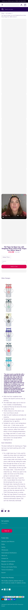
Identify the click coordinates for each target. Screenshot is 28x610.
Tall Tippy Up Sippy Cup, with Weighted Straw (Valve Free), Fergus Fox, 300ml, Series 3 (13, 16)
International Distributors (9, 553)
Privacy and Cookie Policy (9, 567)
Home (2, 13)
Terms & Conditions (7, 570)
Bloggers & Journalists (8, 561)
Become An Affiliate (7, 564)
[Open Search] (2, 9)
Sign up (7, 531)
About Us (4, 555)
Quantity (4, 261)
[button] (14, 271)
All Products (8, 13)
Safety (3, 547)
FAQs (3, 544)
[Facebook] (5, 589)
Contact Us (4, 558)
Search (3, 572)
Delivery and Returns (7, 541)
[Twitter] (2, 589)
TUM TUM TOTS (13, 604)
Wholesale (4, 550)
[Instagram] (7, 589)
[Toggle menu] (2, 4)
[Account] (21, 4)
